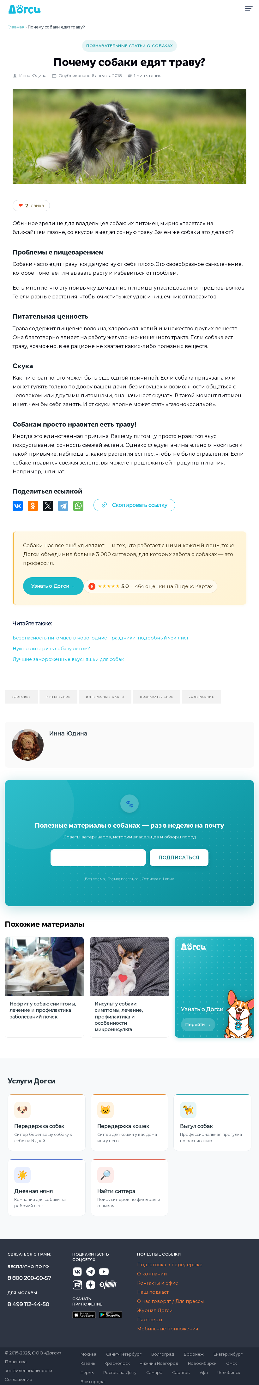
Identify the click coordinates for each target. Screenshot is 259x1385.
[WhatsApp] (78, 506)
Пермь (87, 1372)
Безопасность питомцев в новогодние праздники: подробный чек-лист (101, 638)
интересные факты (105, 697)
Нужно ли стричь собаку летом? (51, 648)
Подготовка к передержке (169, 1265)
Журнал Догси (154, 1310)
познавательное (156, 697)
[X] (48, 506)
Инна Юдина (32, 75)
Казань (88, 1363)
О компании (152, 1274)
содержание (201, 697)
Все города (93, 1381)
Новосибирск (202, 1363)
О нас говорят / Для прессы (170, 1301)
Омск (231, 1363)
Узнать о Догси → (53, 586)
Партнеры (149, 1319)
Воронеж (194, 1354)
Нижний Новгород (159, 1363)
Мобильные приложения (167, 1329)
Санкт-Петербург (124, 1354)
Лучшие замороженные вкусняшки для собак (68, 659)
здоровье (21, 697)
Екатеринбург (228, 1354)
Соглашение (18, 1379)
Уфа (204, 1372)
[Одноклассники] (33, 506)
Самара (154, 1372)
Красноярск (117, 1363)
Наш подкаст (153, 1292)
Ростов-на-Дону (119, 1372)
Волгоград (162, 1354)
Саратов (181, 1372)
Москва (88, 1354)
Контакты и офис (157, 1283)
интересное (58, 697)
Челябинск (229, 1372)
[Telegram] (63, 506)
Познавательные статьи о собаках (129, 46)
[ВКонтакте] (18, 506)
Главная (16, 27)
